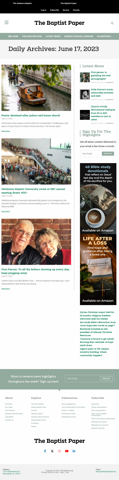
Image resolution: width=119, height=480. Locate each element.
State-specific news (38, 407)
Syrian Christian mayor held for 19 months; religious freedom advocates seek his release (97, 315)
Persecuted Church (38, 420)
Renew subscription (99, 407)
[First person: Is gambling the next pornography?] (85, 77)
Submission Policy (69, 417)
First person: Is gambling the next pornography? (101, 75)
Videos (34, 426)
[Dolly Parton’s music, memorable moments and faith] (85, 94)
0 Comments (109, 82)
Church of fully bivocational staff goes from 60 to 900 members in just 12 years (103, 113)
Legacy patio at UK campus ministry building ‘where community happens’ (94, 352)
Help (62, 472)
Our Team (8, 407)
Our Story (8, 404)
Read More (5, 131)
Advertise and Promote (14, 414)
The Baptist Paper (69, 3)
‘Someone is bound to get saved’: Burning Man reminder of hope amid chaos (97, 342)
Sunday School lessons (40, 417)
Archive (34, 410)
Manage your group (99, 422)
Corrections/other (68, 414)
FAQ (67, 472)
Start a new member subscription (99, 414)
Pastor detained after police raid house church (30, 115)
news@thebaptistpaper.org (106, 472)
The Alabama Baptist (22, 3)
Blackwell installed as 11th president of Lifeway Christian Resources (96, 332)
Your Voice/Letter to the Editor (73, 407)
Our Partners (10, 410)
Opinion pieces (37, 414)
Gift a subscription (98, 410)
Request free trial (97, 428)
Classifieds (104, 36)
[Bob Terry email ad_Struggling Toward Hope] (98, 269)
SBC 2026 (13, 36)
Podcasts (34, 423)
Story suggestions (69, 404)
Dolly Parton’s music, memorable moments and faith (102, 93)
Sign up (108, 154)
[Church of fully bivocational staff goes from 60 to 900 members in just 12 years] (85, 115)
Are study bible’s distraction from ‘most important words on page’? (98, 324)
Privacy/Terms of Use (49, 472)
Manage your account (99, 425)
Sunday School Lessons (78, 36)
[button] (112, 23)
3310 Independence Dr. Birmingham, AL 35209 (11, 473)
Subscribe (95, 404)
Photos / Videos (68, 410)
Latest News (53, 36)
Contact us (9, 420)
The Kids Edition (32, 36)
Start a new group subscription (103, 419)
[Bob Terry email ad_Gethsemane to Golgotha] (98, 198)
